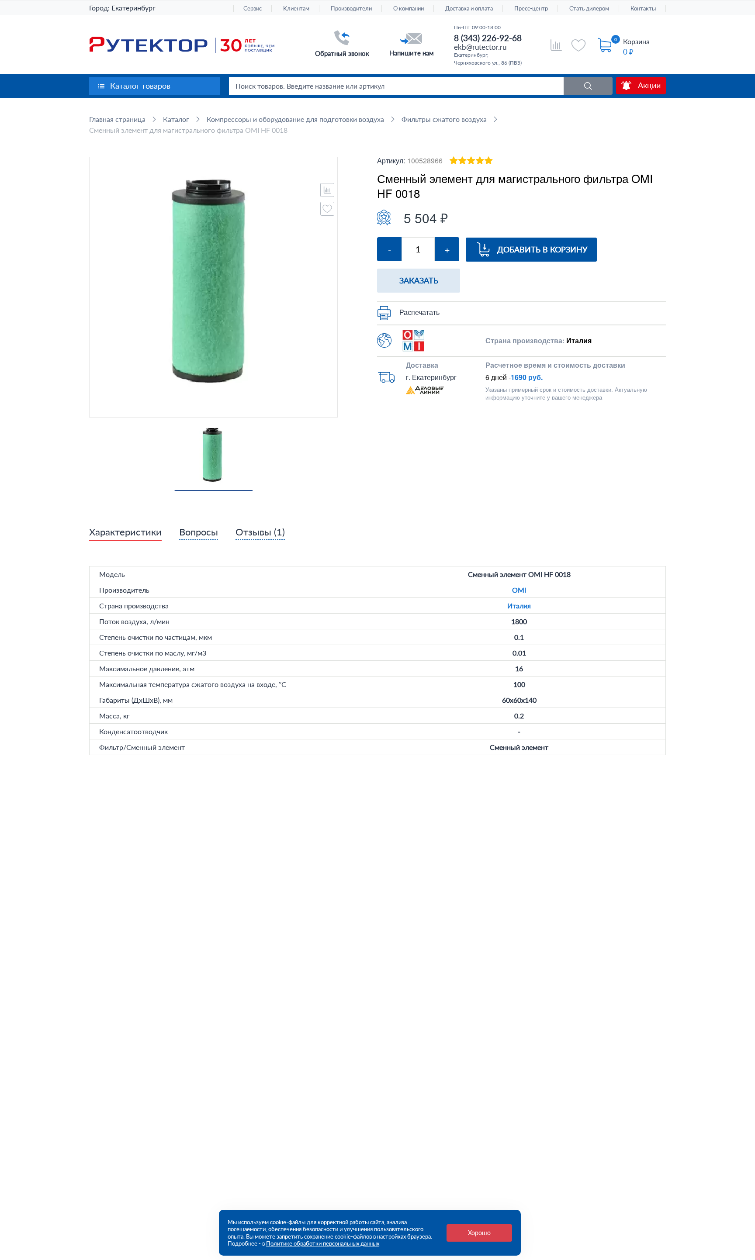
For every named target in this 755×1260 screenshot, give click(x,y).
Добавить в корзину (542, 249)
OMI (519, 590)
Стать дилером (589, 8)
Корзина (636, 41)
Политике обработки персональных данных (322, 1243)
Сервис (252, 8)
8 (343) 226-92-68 (488, 38)
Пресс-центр (531, 8)
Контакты (643, 8)
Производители (351, 8)
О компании (408, 8)
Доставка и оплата (469, 8)
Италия (519, 605)
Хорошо (479, 1232)
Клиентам (296, 8)
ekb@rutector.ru (480, 47)
